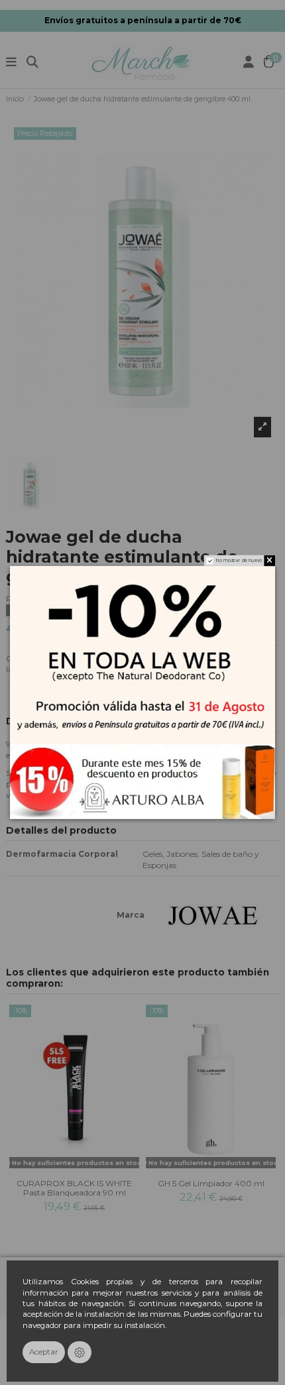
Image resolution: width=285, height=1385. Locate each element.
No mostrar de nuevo (239, 561)
